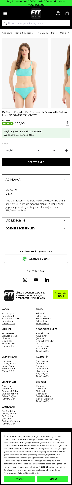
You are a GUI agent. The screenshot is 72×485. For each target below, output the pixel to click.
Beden (5, 144)
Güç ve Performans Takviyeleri (42, 346)
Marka (63, 33)
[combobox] (36, 23)
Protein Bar (8, 333)
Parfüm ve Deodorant (42, 367)
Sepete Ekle (36, 162)
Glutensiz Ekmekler (7, 339)
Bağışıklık (7, 388)
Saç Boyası (42, 373)
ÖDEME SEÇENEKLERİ (20, 228)
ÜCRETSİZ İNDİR (61, 294)
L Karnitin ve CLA (45, 341)
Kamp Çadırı (8, 366)
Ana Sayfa (7, 33)
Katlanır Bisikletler (41, 387)
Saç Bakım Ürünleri (42, 362)
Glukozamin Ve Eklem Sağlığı (10, 395)
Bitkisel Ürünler (10, 391)
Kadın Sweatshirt (11, 318)
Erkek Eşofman (44, 318)
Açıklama (13, 179)
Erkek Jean (42, 321)
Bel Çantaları (9, 411)
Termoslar (7, 361)
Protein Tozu (43, 333)
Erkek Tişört (42, 313)
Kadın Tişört (8, 313)
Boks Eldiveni (9, 368)
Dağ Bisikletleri (44, 396)
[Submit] (4, 23)
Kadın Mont (8, 316)
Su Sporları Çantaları (8, 417)
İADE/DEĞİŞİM (15, 220)
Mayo (54, 33)
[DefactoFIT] (36, 13)
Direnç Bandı (9, 363)
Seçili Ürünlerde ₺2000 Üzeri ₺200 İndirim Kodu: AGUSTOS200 (36, 3)
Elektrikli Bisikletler (41, 392)
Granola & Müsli (10, 336)
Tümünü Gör (8, 323)
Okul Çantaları (9, 413)
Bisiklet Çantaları (11, 421)
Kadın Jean (8, 321)
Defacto (11, 189)
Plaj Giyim (43, 33)
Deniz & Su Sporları (24, 33)
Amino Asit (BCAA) (41, 337)
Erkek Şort (41, 316)
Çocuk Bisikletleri (45, 399)
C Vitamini (7, 386)
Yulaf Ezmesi (8, 343)
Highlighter (42, 371)
